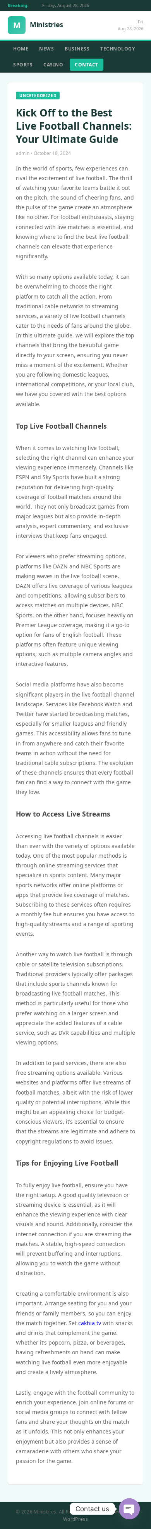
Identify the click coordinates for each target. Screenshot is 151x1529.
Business (77, 48)
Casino (53, 64)
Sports (23, 64)
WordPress (75, 1519)
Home (20, 48)
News (46, 48)
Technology (117, 48)
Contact (86, 64)
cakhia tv (89, 1323)
